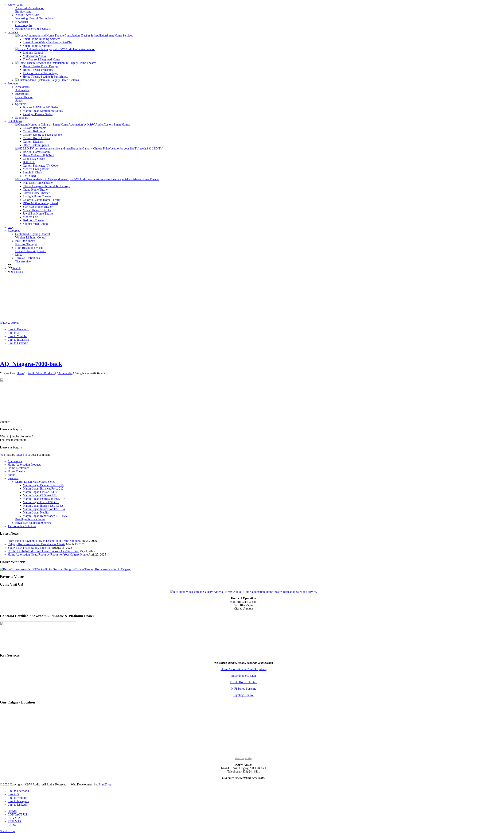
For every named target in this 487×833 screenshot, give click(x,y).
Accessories (15, 461)
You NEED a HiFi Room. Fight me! (29, 547)
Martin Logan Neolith (36, 512)
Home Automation (84, 49)
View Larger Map (243, 758)
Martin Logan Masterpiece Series (35, 481)
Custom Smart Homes (117, 124)
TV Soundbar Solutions (22, 526)
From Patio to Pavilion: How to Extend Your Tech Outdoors (44, 540)
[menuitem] (247, 16)
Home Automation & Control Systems (244, 669)
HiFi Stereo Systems (243, 688)
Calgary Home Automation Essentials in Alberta (36, 544)
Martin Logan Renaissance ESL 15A (45, 515)
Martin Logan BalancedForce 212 (43, 488)
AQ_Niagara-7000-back (31, 363)
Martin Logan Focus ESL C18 (41, 502)
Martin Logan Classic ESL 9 (40, 492)
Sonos (11, 474)
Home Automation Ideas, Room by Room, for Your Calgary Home (48, 554)
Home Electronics (18, 468)
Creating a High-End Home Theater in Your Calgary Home (43, 551)
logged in (21, 454)
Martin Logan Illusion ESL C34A (43, 505)
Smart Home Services (120, 35)
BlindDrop (105, 784)
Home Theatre (87, 62)
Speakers (13, 478)
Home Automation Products (24, 464)
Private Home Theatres (243, 682)
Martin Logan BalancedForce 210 (43, 485)
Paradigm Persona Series (30, 519)
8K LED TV (155, 148)
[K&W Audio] (9, 322)
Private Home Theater (145, 179)
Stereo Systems (69, 80)
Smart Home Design (243, 675)
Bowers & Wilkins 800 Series (33, 522)
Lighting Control (243, 695)
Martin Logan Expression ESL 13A (44, 498)
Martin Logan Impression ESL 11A (44, 509)
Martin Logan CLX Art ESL (40, 495)
